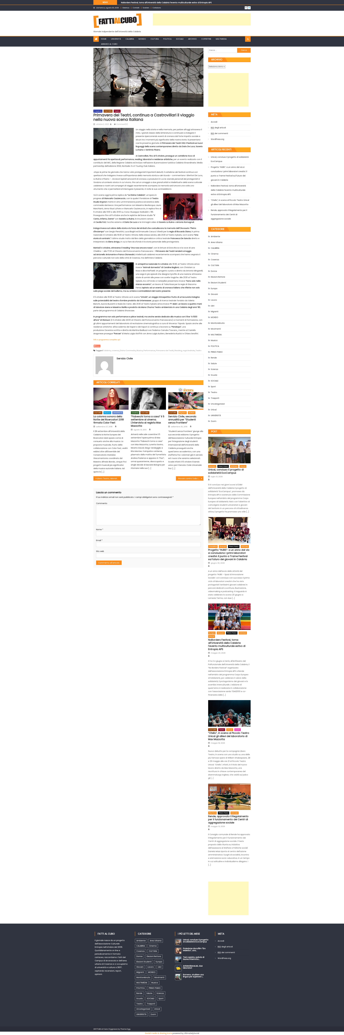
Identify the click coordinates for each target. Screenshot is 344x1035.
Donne (214, 271)
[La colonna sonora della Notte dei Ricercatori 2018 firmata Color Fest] (111, 399)
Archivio (192, 39)
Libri (212, 305)
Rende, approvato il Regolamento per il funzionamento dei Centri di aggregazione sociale (229, 214)
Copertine (206, 39)
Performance (149, 350)
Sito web (100, 551)
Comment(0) (122, 124)
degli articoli (218, 127)
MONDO (142, 39)
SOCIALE (180, 39)
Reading (178, 350)
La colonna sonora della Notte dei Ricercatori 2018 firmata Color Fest (108, 419)
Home (103, 39)
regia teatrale (189, 350)
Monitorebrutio (218, 323)
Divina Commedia (128, 350)
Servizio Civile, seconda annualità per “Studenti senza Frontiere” (182, 419)
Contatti (136, 8)
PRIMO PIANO (217, 352)
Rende (214, 357)
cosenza (115, 350)
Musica (140, 350)
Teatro (117, 111)
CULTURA (154, 39)
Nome (99, 529)
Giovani (214, 294)
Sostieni (146, 8)
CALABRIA (130, 39)
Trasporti (215, 398)
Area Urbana (216, 242)
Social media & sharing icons (158, 1033)
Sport (213, 386)
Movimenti (216, 329)
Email (99, 540)
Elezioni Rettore (218, 277)
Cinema (135, 413)
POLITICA (167, 39)
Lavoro (214, 300)
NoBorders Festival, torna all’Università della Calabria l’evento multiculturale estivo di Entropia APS (228, 190)
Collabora (157, 8)
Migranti (182, 413)
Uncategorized (218, 404)
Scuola (214, 375)
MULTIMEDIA (221, 39)
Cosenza (98, 111)
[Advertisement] (202, 19)
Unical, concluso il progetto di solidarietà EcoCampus (230, 159)
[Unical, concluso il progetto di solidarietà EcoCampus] (229, 450)
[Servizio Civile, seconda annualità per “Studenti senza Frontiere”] (185, 399)
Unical (213, 409)
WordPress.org (217, 139)
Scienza (214, 369)
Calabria (107, 350)
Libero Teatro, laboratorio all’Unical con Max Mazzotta (109, 478)
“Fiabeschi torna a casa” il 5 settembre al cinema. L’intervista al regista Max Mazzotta (147, 421)
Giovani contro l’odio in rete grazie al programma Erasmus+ (190, 478)
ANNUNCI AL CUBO (109, 44)
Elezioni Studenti (218, 282)
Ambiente (215, 236)
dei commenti (219, 133)
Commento (101, 503)
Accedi (214, 122)
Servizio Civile (125, 358)
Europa (214, 288)
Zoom (213, 421)
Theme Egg (125, 1029)
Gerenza (125, 8)
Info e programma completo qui (106, 340)
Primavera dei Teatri (165, 350)
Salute (214, 363)
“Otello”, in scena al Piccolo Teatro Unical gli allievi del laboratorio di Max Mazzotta (159, 3)
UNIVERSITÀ (116, 39)
